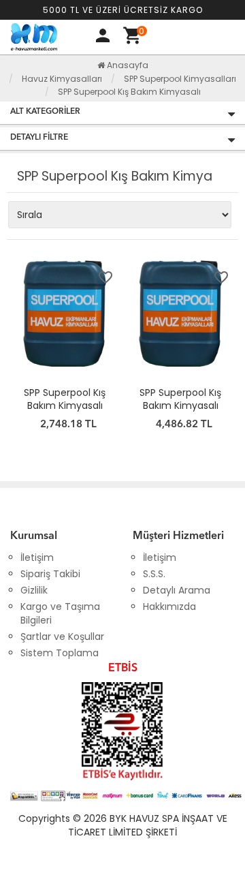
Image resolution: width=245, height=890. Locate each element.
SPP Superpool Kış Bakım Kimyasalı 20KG (180, 405)
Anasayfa (126, 65)
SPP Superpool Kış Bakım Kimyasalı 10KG (64, 405)
